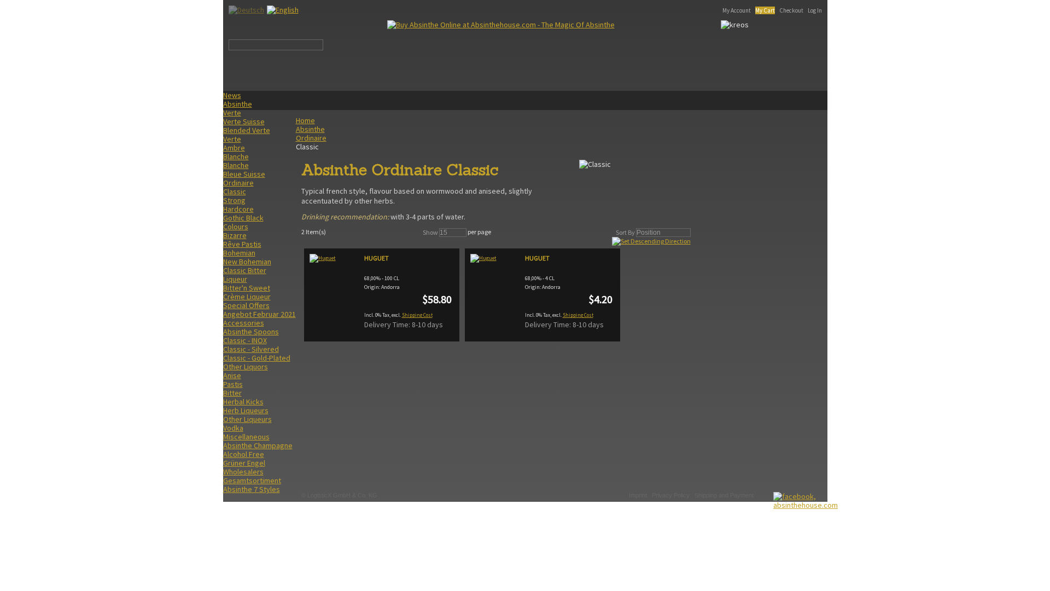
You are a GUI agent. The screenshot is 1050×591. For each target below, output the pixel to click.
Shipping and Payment (724, 495)
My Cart (765, 10)
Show (430, 232)
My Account (736, 10)
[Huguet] (334, 291)
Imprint (638, 495)
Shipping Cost (417, 315)
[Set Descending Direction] (651, 241)
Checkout (791, 10)
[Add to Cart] (604, 326)
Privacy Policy (671, 495)
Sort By (625, 232)
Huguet (376, 258)
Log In (815, 10)
